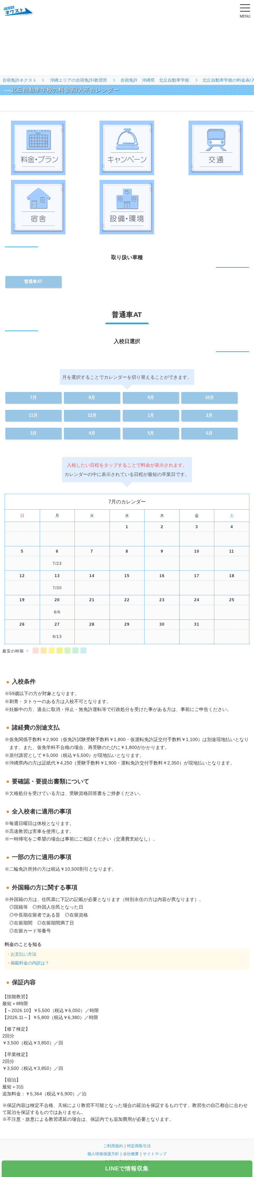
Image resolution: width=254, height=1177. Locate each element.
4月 (92, 433)
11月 (33, 415)
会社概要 (131, 1154)
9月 (151, 397)
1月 (151, 415)
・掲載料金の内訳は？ (27, 963)
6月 (209, 433)
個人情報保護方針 (103, 1154)
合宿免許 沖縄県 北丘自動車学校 (154, 80)
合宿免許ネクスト (19, 80)
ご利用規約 (113, 1146)
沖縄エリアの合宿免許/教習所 (78, 80)
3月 (33, 433)
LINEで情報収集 (127, 1168)
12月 (92, 415)
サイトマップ (155, 1154)
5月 (151, 433)
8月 (92, 397)
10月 (209, 397)
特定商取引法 (139, 1146)
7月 (33, 397)
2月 (209, 415)
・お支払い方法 (21, 954)
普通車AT (33, 281)
